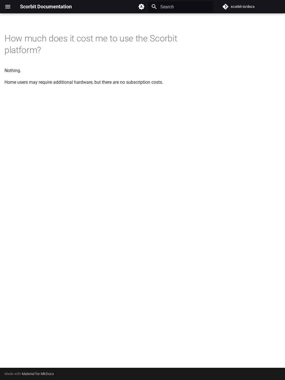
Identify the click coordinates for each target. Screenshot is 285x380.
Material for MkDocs (38, 374)
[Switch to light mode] (141, 6)
